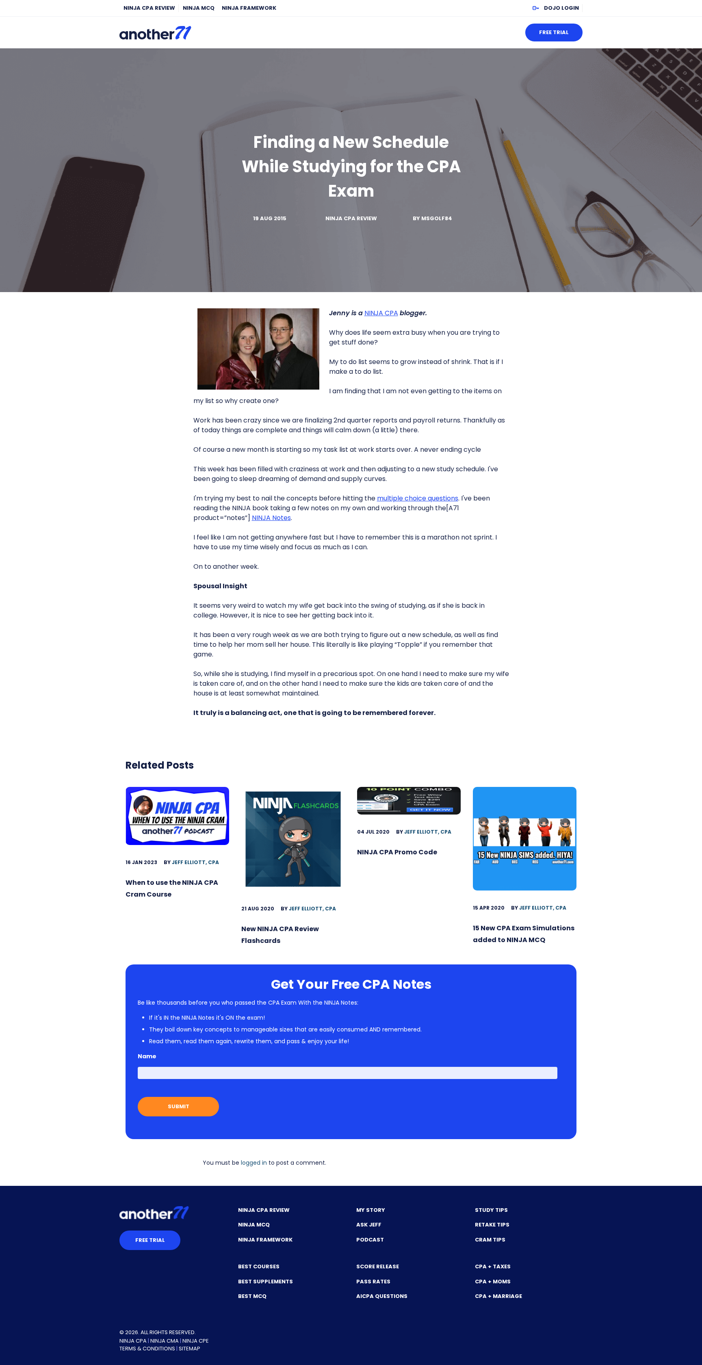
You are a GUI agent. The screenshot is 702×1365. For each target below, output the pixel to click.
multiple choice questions (417, 498)
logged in (254, 1163)
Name (147, 1056)
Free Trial (554, 32)
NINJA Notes (271, 517)
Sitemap (189, 1348)
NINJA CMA (164, 1341)
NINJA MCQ (198, 8)
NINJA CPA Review (149, 8)
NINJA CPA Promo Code (397, 852)
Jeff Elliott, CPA (195, 862)
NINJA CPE (195, 1341)
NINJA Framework (249, 8)
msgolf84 (436, 218)
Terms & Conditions (147, 1348)
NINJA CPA (381, 313)
